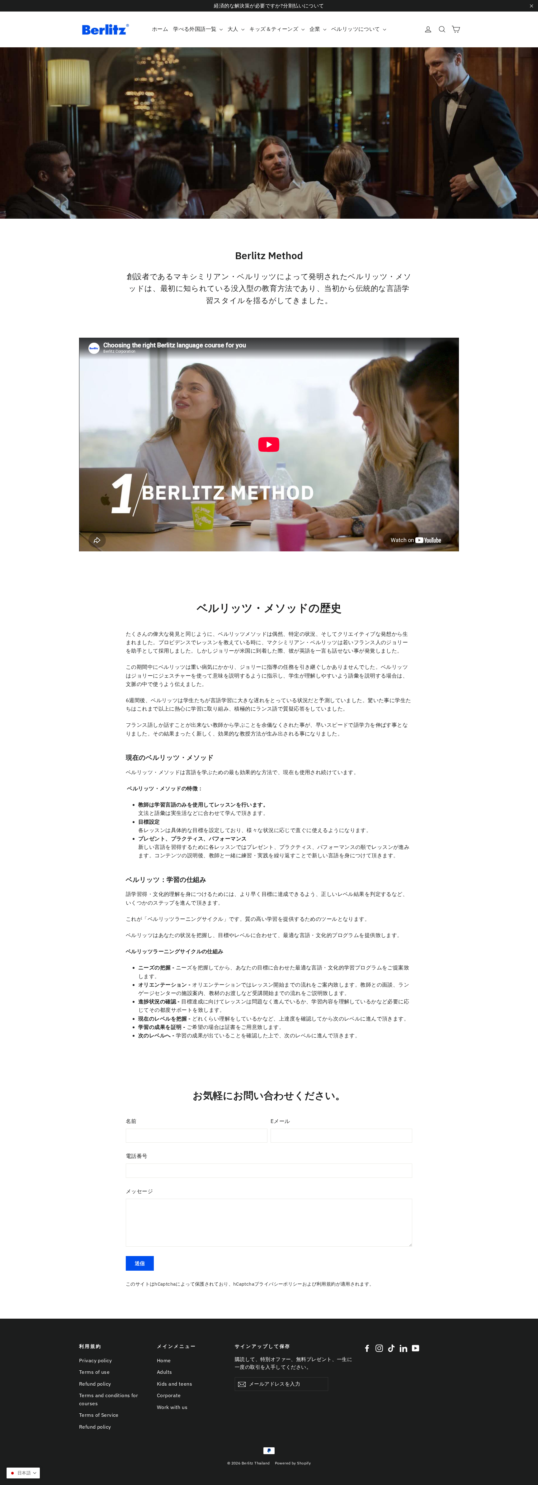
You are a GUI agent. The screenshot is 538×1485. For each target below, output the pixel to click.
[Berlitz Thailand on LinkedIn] (403, 1348)
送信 (140, 1263)
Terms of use (94, 1372)
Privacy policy (95, 1360)
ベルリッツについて (356, 29)
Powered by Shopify (293, 1463)
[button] (23, 1473)
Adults (164, 1372)
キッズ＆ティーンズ (274, 29)
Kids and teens (174, 1384)
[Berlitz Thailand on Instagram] (379, 1348)
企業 (315, 29)
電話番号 (137, 1156)
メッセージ (139, 1191)
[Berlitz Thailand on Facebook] (367, 1348)
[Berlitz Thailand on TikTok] (391, 1348)
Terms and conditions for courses (108, 1399)
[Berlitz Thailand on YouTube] (415, 1348)
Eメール (280, 1121)
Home (164, 1360)
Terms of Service (99, 1415)
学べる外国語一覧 (195, 29)
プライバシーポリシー (278, 1284)
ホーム (160, 29)
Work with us (172, 1407)
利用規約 (326, 1284)
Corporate (169, 1395)
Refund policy (95, 1384)
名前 (131, 1121)
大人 (234, 29)
